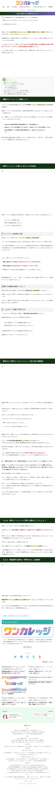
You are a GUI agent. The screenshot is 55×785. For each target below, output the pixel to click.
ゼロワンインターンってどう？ (22, 778)
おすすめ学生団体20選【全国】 (40, 760)
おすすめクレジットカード (20, 752)
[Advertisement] (14, 65)
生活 (4, 6)
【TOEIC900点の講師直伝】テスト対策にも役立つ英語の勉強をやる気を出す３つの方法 (27, 767)
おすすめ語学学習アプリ (33, 759)
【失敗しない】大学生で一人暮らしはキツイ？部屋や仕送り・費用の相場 (27, 732)
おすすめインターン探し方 (25, 760)
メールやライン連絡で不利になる (11, 88)
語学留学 (51, 662)
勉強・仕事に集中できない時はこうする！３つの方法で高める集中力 (27, 770)
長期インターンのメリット (33, 776)
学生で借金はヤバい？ (36, 730)
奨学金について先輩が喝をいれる (22, 730)
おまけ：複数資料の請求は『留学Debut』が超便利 (15, 94)
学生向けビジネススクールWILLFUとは (42, 746)
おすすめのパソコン (32, 754)
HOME (28, 725)
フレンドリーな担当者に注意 (10, 85)
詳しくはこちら (27, 647)
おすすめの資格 (30, 752)
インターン (22, 10)
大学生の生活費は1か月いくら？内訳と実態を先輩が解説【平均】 (27, 733)
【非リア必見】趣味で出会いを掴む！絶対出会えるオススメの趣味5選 (27, 740)
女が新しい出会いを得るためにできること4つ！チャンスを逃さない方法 (27, 742)
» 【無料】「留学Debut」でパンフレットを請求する (15, 615)
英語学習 (50, 6)
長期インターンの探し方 (45, 776)
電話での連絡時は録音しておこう (11, 87)
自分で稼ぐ (14, 6)
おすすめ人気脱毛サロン (21, 759)
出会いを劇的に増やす (22, 738)
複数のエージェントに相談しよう (11, 82)
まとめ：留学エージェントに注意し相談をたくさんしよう (17, 92)
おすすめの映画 (38, 752)
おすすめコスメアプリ (13, 760)
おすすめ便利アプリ (8, 752)
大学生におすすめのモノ (25, 6)
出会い (8, 6)
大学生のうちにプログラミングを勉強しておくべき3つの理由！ (18, 746)
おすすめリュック (47, 752)
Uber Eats (27, 748)
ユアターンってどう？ (35, 778)
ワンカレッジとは (31, 10)
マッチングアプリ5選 (33, 738)
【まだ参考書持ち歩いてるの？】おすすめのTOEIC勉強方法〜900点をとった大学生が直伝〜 (27, 768)
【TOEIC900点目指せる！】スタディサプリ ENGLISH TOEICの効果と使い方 (27, 765)
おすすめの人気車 (22, 754)
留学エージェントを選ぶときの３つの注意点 (14, 83)
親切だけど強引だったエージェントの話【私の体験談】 (16, 90)
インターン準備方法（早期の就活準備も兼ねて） (15, 776)
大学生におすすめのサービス (39, 6)
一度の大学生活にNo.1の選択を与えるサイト (27, 13)
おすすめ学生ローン (44, 759)
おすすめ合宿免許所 (10, 759)
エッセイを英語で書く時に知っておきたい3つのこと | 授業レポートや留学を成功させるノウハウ (27, 772)
